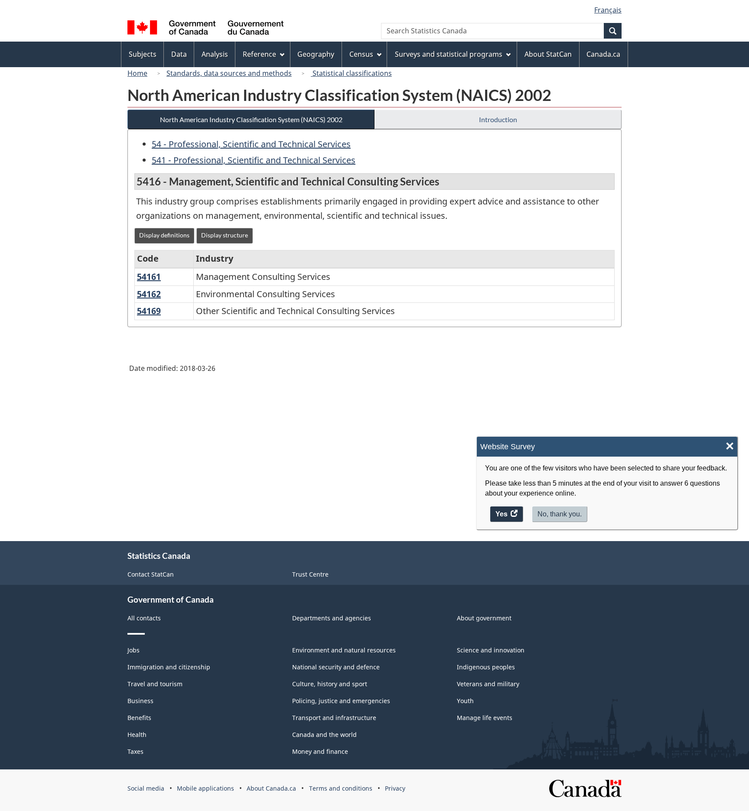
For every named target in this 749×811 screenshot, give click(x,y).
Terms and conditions (340, 788)
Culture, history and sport (329, 684)
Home (137, 73)
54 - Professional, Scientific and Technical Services (251, 144)
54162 (149, 294)
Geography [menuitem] (315, 54)
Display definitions (164, 235)
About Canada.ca (271, 788)
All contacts (144, 618)
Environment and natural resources (344, 650)
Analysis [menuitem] (215, 54)
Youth (465, 701)
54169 (149, 311)
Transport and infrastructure (334, 718)
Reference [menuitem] (259, 54)
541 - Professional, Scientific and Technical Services (253, 160)
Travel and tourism (154, 684)
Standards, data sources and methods (229, 73)
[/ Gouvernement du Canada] (205, 28)
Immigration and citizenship (168, 667)
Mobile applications (205, 788)
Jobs (133, 650)
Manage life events (484, 718)
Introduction (498, 119)
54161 (149, 276)
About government (484, 618)
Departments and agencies (331, 618)
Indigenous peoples (486, 667)
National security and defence (336, 667)
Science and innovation (490, 650)
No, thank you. (559, 514)
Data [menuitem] (179, 54)
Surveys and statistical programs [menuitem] (448, 54)
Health (137, 734)
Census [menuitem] (361, 54)
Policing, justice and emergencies (341, 701)
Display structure (224, 235)
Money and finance (320, 751)
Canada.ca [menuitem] (603, 54)
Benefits (139, 718)
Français (608, 10)
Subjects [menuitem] (142, 54)
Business (140, 701)
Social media (145, 788)
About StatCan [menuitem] (548, 54)
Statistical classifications (351, 73)
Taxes (135, 751)
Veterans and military (488, 684)
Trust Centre (310, 574)
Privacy (395, 788)
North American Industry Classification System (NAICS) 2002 (251, 119)
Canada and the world (324, 734)
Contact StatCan (150, 574)
